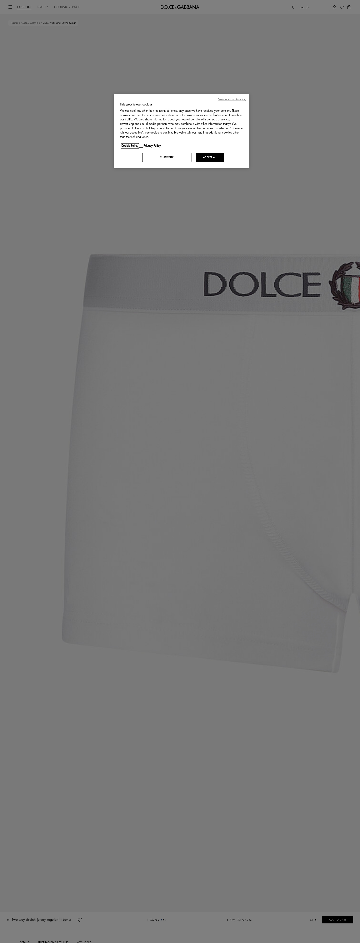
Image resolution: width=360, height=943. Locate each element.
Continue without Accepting (232, 99)
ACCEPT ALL (210, 157)
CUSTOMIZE (167, 157)
